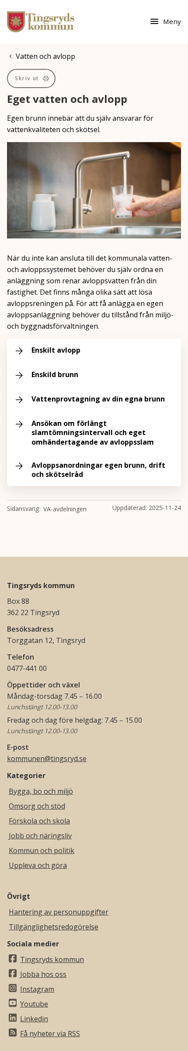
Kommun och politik (41, 850)
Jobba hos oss (43, 974)
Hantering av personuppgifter (58, 912)
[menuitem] (31, 78)
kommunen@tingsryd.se (47, 758)
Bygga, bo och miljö (41, 791)
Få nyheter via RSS (50, 1033)
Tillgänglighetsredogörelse (53, 927)
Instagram (37, 989)
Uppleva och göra (38, 865)
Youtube (34, 1004)
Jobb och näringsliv (40, 835)
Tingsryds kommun (52, 959)
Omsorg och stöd (37, 806)
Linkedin (34, 1019)
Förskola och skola (39, 821)
